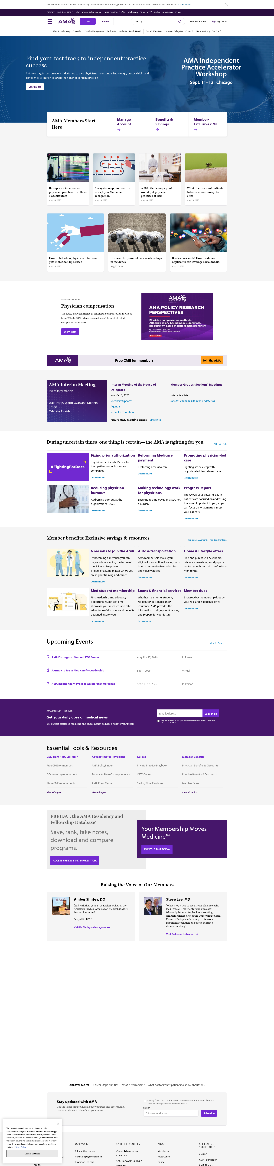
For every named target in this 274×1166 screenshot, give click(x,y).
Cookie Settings (32, 1153)
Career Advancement (92, 12)
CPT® (149, 12)
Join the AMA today (157, 849)
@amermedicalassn (210, 916)
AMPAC (203, 1154)
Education (77, 31)
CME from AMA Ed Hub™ (68, 12)
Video (178, 12)
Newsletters (167, 12)
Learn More (184, 4)
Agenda (115, 406)
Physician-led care (84, 1161)
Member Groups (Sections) (208, 31)
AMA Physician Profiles (115, 12)
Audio (157, 12)
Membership (164, 1151)
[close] (226, 4)
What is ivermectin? (133, 1085)
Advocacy (65, 31)
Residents (111, 31)
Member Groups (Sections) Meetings (196, 384)
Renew (105, 21)
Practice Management (95, 31)
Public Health (135, 31)
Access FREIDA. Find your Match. (75, 860)
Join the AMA (212, 360)
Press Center (164, 1156)
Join (87, 21)
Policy (161, 1161)
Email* (146, 1107)
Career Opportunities (105, 1085)
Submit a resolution (122, 412)
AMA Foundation (208, 1159)
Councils (189, 31)
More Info (155, 419)
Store (142, 12)
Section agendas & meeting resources (192, 400)
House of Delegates (174, 31)
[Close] (58, 1123)
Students (122, 31)
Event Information (61, 391)
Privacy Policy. (20, 1147)
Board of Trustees (154, 31)
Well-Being (133, 12)
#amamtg (193, 919)
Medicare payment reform (88, 1156)
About (56, 31)
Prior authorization (85, 1151)
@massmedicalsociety (178, 916)
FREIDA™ (51, 12)
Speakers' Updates (121, 401)
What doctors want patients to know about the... (176, 1085)
